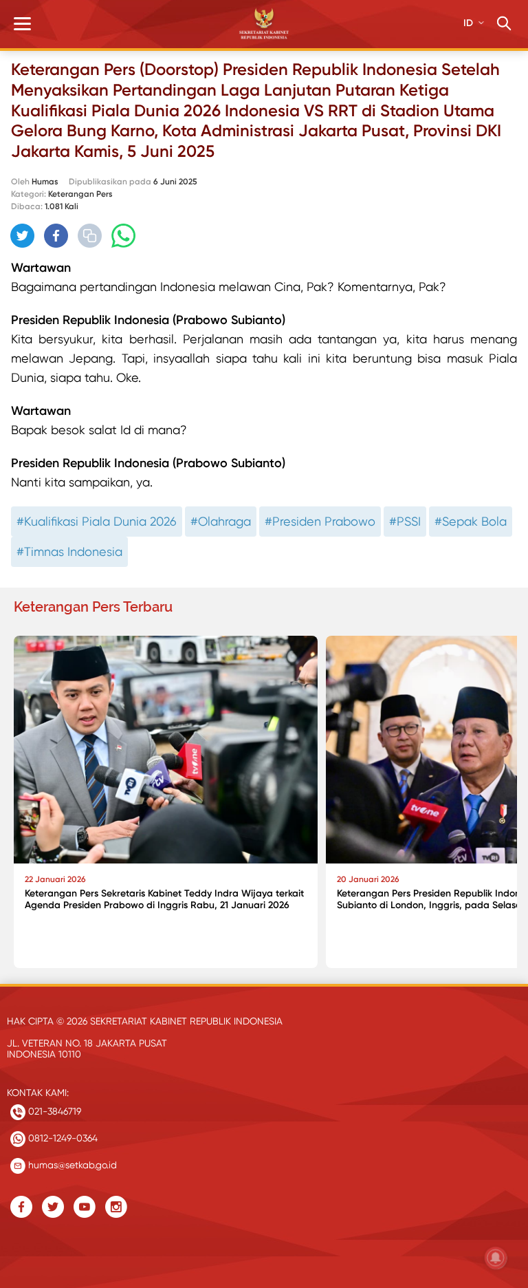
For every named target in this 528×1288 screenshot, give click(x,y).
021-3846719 (53, 1111)
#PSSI (405, 521)
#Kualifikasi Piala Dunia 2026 (96, 521)
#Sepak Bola (470, 521)
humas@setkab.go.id (71, 1164)
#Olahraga (220, 521)
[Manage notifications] (496, 1258)
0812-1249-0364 (61, 1138)
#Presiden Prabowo (320, 521)
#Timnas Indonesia (69, 551)
